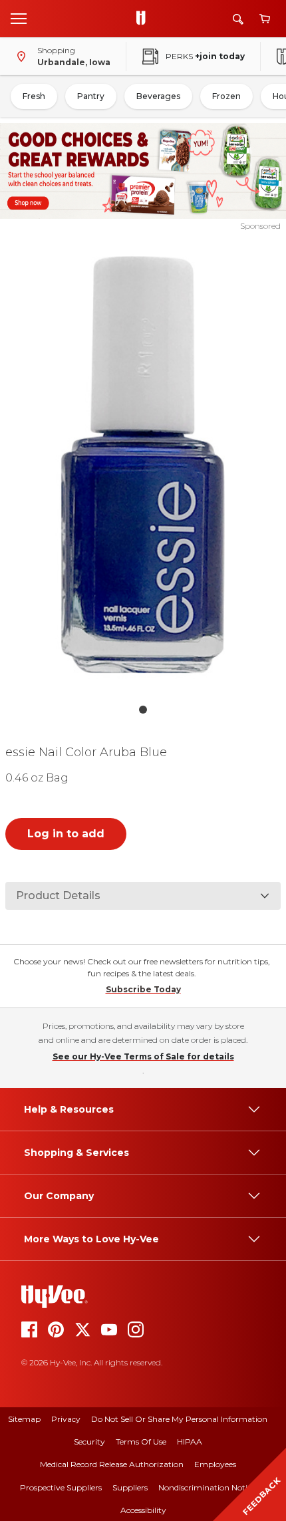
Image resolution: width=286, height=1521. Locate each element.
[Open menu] (19, 18)
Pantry (90, 96)
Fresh (34, 96)
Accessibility (143, 1510)
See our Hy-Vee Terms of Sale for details (143, 1056)
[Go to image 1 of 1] (143, 710)
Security (89, 1442)
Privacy (65, 1419)
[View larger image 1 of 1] (143, 465)
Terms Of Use (141, 1442)
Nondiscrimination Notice (206, 1487)
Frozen (226, 96)
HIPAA (189, 1442)
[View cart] (264, 19)
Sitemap (24, 1419)
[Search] (238, 19)
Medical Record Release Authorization (112, 1464)
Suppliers (130, 1487)
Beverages (158, 96)
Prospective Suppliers (61, 1487)
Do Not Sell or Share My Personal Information (179, 1419)
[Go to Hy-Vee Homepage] (144, 19)
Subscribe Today (143, 989)
